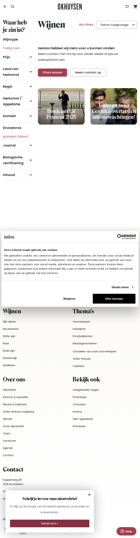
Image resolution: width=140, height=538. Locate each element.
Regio (7, 86)
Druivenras (12, 127)
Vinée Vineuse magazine (18, 411)
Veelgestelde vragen (86, 390)
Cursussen (79, 404)
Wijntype (10, 39)
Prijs (6, 57)
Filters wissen (52, 72)
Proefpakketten (82, 336)
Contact (8, 455)
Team (7, 433)
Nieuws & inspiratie (15, 404)
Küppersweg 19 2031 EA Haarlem (13, 482)
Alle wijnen (9, 321)
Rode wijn (9, 351)
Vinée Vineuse (82, 359)
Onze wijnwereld (13, 426)
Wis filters (86, 25)
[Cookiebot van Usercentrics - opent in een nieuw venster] (120, 236)
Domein (9, 116)
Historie (7, 419)
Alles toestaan (114, 298)
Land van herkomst (11, 72)
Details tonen (120, 287)
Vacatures (9, 441)
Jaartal (9, 145)
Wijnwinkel (9, 390)
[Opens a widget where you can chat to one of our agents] (126, 531)
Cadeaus (78, 366)
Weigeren (69, 298)
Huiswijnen (79, 329)
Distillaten (9, 365)
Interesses (79, 426)
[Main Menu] (5, 6)
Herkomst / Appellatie (12, 101)
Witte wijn (9, 336)
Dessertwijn (10, 358)
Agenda (8, 448)
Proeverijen (80, 397)
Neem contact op (88, 72)
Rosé (6, 343)
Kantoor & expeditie (15, 397)
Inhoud (9, 175)
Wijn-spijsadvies (83, 419)
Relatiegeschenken (85, 343)
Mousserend (10, 329)
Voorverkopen (81, 321)
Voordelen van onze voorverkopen (94, 351)
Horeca (77, 411)
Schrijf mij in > (49, 523)
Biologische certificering (13, 160)
